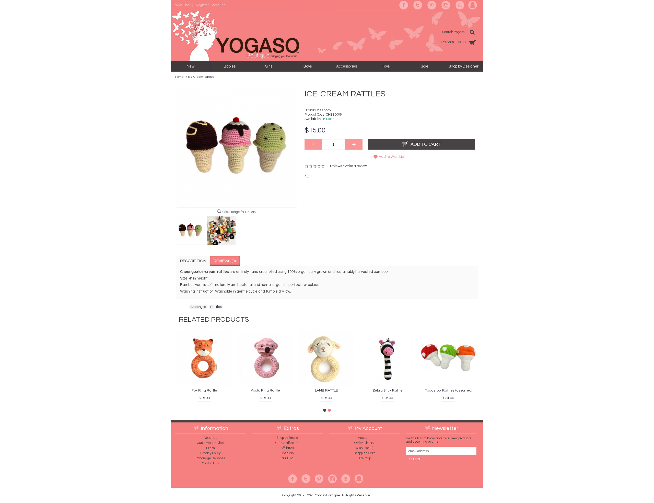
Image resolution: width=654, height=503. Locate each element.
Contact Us (210, 463)
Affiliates (287, 448)
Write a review (356, 166)
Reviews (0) (225, 261)
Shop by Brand (287, 438)
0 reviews (335, 166)
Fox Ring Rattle (204, 390)
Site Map (364, 458)
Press (210, 448)
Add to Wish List (392, 157)
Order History (364, 443)
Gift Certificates (287, 443)
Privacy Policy (210, 453)
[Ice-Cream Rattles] (191, 229)
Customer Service (210, 443)
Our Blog (287, 458)
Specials (287, 453)
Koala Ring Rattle (265, 390)
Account (364, 438)
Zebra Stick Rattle (387, 390)
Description (193, 261)
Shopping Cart (364, 453)
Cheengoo (323, 110)
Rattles (215, 307)
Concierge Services (210, 458)
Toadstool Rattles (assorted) (448, 390)
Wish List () (364, 448)
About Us (210, 438)
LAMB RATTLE (326, 390)
